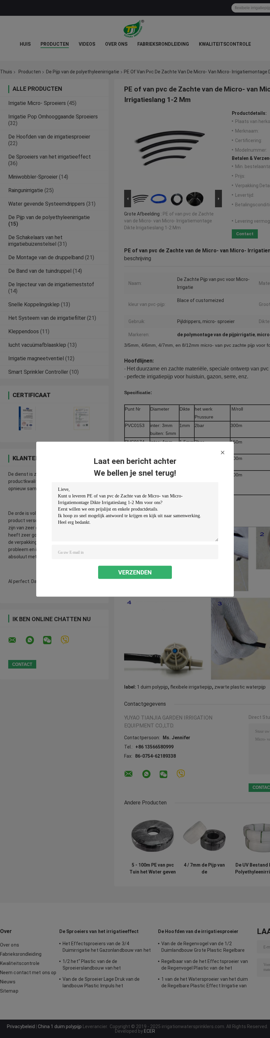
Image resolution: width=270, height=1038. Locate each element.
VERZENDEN (135, 572)
